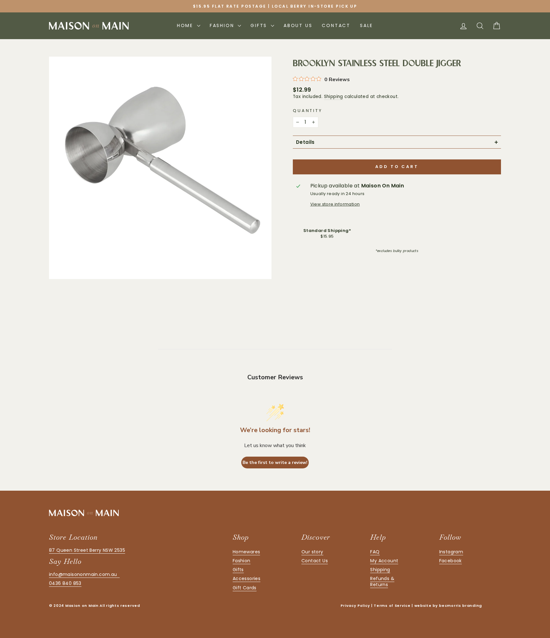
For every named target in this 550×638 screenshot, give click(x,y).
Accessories (246, 578)
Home (186, 25)
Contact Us (314, 560)
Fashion (223, 25)
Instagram (451, 552)
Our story (312, 552)
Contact (336, 25)
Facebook (450, 560)
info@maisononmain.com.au (84, 574)
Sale (366, 25)
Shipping (333, 97)
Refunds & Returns (382, 581)
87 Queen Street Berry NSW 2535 (87, 550)
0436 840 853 (65, 583)
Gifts (259, 25)
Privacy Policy (355, 605)
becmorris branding (460, 605)
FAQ (374, 552)
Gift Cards (245, 588)
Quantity (307, 110)
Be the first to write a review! (275, 462)
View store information (335, 204)
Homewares (246, 552)
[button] (397, 142)
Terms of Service (392, 605)
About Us (298, 25)
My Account (384, 560)
